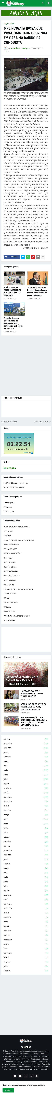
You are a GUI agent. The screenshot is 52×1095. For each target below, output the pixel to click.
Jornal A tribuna (10, 567)
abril (26, 766)
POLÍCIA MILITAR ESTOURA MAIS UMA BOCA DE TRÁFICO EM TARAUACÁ (13, 291)
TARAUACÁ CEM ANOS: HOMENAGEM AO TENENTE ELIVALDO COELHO (32, 693)
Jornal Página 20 (10, 580)
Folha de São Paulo (11, 545)
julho (26, 779)
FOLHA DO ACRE (10, 549)
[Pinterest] (33, 257)
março (26, 761)
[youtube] (20, 1076)
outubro (26, 739)
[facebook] (15, 1076)
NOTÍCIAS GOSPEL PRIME (14, 487)
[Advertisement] (26, 366)
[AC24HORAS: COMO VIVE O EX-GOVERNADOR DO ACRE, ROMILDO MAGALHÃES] (11, 708)
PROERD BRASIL (10, 594)
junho (26, 775)
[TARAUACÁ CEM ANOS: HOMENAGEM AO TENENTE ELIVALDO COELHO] (11, 694)
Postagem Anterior (10, 421)
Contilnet (7, 536)
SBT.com (7, 607)
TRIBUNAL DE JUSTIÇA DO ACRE (17, 616)
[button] (3, 3)
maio (26, 770)
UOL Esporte (9, 512)
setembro (26, 788)
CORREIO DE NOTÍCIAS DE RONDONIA (19, 540)
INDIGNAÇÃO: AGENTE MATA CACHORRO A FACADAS (22, 678)
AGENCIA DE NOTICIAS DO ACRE (17, 527)
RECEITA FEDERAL (11, 603)
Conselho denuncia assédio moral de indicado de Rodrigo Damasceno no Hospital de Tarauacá (13, 323)
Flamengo (8, 507)
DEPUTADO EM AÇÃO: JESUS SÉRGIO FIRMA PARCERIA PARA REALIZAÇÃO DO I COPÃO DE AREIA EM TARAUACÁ (34, 721)
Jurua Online (9, 585)
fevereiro (26, 757)
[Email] (38, 257)
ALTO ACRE (8, 531)
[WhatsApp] (28, 257)
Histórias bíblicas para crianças (16, 483)
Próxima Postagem (41, 421)
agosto (26, 784)
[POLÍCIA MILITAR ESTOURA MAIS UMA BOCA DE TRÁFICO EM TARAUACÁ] (14, 278)
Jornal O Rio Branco (11, 576)
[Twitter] (23, 257)
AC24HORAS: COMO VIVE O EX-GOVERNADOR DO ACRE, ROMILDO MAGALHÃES (34, 707)
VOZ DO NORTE (10, 620)
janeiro (26, 752)
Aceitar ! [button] (8, 1090)
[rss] (37, 1076)
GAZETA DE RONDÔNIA (13, 554)
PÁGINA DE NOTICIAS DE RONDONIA (18, 589)
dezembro (26, 748)
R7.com (7, 598)
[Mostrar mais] (43, 257)
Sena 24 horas (9, 612)
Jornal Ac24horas (11, 571)
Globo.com (8, 558)
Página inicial (9, 23)
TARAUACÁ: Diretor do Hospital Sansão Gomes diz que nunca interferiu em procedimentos (37, 291)
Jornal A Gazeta (10, 563)
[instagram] (26, 1076)
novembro (26, 743)
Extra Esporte (9, 503)
